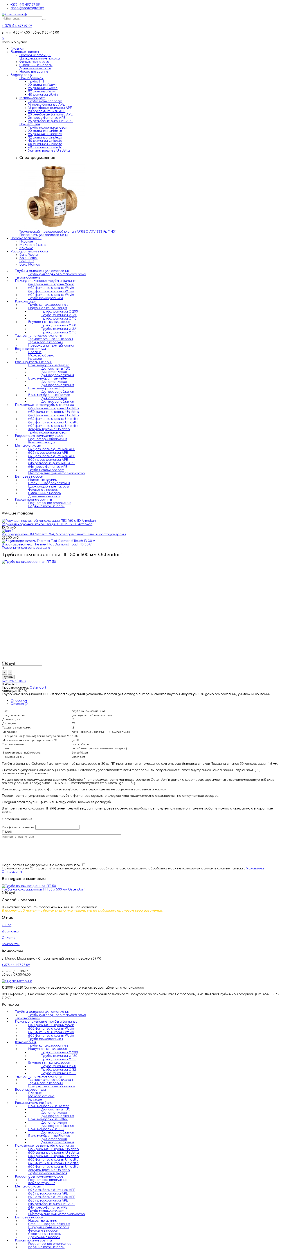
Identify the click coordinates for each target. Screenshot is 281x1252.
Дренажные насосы (35, 68)
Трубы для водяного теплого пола (57, 274)
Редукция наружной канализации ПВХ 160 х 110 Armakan (47, 524)
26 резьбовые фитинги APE (50, 121)
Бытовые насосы (25, 52)
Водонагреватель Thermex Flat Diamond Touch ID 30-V (47, 544)
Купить (8, 677)
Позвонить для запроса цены (43, 235)
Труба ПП (36, 81)
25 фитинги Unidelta (45, 134)
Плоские (26, 241)
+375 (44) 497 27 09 (25, 4)
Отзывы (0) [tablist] (20, 703)
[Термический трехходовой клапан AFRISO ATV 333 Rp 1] (52, 228)
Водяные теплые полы (46, 506)
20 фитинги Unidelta (45, 131)
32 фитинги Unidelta (45, 137)
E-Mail (7, 832)
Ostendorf (38, 687)
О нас (6, 925)
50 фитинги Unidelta (45, 144)
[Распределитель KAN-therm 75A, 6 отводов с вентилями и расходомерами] (7, 530)
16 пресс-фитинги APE (46, 104)
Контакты (11, 944)
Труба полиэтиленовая (47, 127)
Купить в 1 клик (14, 681)
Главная (17, 48)
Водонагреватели (26, 238)
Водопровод (21, 75)
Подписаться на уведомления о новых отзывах (41, 865)
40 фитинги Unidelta (45, 140)
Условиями (255, 868)
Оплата (9, 937)
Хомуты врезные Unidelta (49, 150)
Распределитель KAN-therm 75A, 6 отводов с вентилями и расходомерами (64, 534)
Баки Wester (29, 254)
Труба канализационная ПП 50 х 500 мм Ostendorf (43, 889)
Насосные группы (34, 71)
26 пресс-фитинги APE (46, 117)
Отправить (12, 871)
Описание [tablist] (19, 700)
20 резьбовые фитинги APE (50, 114)
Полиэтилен (29, 124)
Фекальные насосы (34, 61)
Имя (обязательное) (18, 827)
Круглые (26, 248)
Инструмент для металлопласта (56, 473)
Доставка (10, 931)
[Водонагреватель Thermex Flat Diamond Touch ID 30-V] (48, 541)
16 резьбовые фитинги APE (50, 108)
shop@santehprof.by (27, 8)
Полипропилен (31, 78)
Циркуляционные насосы (39, 58)
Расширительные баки (29, 251)
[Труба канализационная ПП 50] (29, 561)
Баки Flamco (29, 264)
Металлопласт (32, 98)
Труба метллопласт (45, 101)
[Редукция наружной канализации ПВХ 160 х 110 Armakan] (49, 520)
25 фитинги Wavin (43, 88)
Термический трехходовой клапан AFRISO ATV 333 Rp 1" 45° (67, 231)
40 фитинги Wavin (43, 94)
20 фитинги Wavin (43, 84)
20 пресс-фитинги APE (46, 111)
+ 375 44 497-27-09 (16, 965)
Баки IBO (26, 261)
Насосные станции (35, 55)
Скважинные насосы (35, 65)
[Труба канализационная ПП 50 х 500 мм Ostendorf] (29, 886)
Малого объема (32, 244)
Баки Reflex (28, 258)
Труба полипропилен (45, 298)
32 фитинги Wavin (43, 91)
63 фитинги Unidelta (45, 147)
